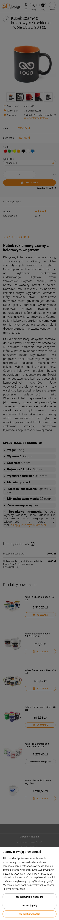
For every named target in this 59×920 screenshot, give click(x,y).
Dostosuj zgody (29, 905)
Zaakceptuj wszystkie (29, 914)
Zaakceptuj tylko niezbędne (29, 897)
